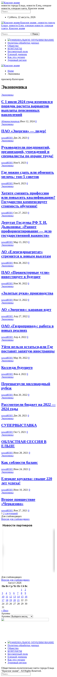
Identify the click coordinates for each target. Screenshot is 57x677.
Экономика (7, 95)
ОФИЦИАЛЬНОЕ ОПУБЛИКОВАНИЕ (32, 40)
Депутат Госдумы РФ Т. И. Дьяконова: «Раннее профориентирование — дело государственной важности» (26, 228)
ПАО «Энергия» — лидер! (23, 131)
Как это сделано (16, 57)
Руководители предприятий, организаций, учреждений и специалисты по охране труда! (27, 151)
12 (10, 596)
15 (22, 596)
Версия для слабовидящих (15, 519)
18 (7, 600)
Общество (13, 45)
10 (3, 596)
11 (7, 596)
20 (14, 600)
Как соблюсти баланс (19, 462)
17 (3, 600)
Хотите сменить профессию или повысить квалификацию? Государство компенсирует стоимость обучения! (28, 199)
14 (18, 596)
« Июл (4, 610)
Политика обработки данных (23, 42)
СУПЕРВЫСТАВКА (19, 425)
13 (14, 596)
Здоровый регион (17, 60)
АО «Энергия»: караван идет (26, 309)
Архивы (5, 616)
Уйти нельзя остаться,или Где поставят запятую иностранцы (28, 349)
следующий (11, 513)
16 (26, 596)
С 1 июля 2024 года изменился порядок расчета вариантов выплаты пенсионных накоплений (27, 108)
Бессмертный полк (18, 51)
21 (18, 600)
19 (10, 600)
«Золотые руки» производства (27, 293)
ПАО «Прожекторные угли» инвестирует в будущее (25, 274)
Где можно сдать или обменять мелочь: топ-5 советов (27, 174)
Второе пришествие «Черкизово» (18, 501)
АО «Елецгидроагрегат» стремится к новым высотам (26, 254)
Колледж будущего (17, 367)
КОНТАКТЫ (15, 48)
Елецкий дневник (17, 54)
